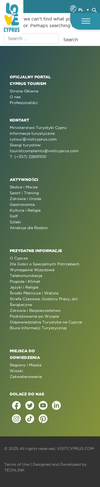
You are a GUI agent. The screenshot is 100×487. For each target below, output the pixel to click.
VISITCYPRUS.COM (75, 448)
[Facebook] (16, 405)
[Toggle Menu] (85, 21)
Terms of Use (16, 464)
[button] (94, 9)
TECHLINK (14, 470)
